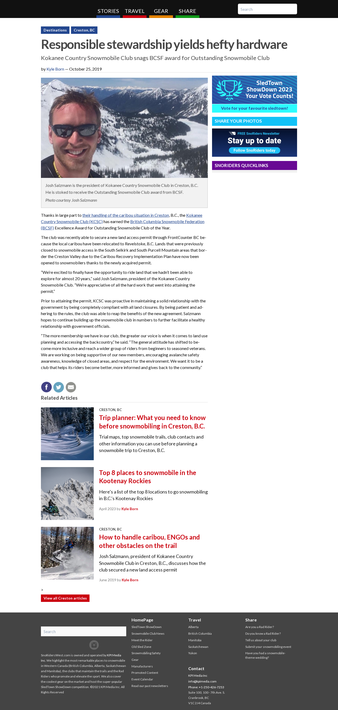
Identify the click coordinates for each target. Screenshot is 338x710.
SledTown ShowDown (147, 627)
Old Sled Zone (141, 647)
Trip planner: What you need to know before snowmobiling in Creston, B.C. (152, 422)
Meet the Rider (142, 640)
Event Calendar (142, 679)
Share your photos (238, 121)
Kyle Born (55, 68)
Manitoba (194, 640)
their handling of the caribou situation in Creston (125, 215)
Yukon (192, 653)
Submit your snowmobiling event (268, 647)
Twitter (83, 645)
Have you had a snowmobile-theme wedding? (265, 655)
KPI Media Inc (197, 675)
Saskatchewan (198, 647)
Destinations (55, 30)
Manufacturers (142, 666)
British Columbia (200, 633)
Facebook (73, 645)
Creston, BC (84, 30)
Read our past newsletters (150, 686)
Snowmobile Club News (148, 633)
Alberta (193, 627)
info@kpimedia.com (202, 681)
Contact (196, 668)
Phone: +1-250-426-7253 (206, 687)
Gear (161, 11)
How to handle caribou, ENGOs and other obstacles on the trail (149, 541)
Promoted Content (145, 673)
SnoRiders (66, 9)
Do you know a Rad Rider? (263, 633)
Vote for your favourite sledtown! (254, 107)
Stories (108, 11)
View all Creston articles (65, 598)
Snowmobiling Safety (146, 653)
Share (187, 11)
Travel (135, 11)
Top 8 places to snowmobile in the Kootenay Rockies (147, 477)
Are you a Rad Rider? (259, 627)
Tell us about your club (260, 640)
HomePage (142, 619)
